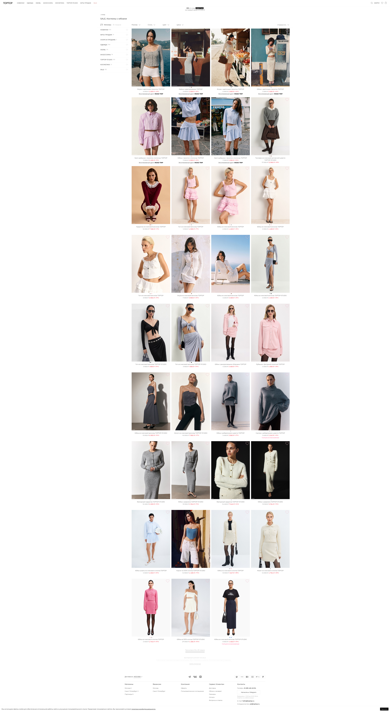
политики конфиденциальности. (143, 709)
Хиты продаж (85, 3)
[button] (138, 684)
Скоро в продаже (107, 40)
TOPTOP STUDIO (106, 60)
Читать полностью (195, 664)
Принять (384, 709)
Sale (95, 3)
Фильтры (107, 25)
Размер (135, 25)
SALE (102, 69)
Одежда (30, 3)
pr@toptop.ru (255, 704)
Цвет (164, 25)
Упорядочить (281, 25)
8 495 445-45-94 (250, 688)
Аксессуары (48, 3)
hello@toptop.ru (248, 701)
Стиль (150, 25)
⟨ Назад (103, 14)
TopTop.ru (8, 3)
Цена (179, 25)
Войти (376, 3)
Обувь (38, 3)
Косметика (59, 3)
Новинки (20, 3)
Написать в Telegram (248, 692)
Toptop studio (72, 3)
